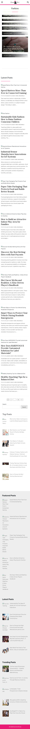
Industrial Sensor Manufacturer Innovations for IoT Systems (13, 154)
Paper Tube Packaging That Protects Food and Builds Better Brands (14, 189)
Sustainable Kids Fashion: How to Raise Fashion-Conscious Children (13, 119)
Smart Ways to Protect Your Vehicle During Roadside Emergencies (14, 315)
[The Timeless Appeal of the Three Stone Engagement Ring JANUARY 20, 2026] (15, 44)
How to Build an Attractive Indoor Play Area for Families (13, 222)
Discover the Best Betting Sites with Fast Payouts (13, 253)
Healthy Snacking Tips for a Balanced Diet (14, 378)
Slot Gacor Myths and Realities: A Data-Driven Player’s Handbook (12, 283)
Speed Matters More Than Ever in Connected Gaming (13, 91)
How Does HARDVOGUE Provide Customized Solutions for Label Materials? (12, 349)
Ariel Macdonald (20, 95)
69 (18, 399)
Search (4, 404)
